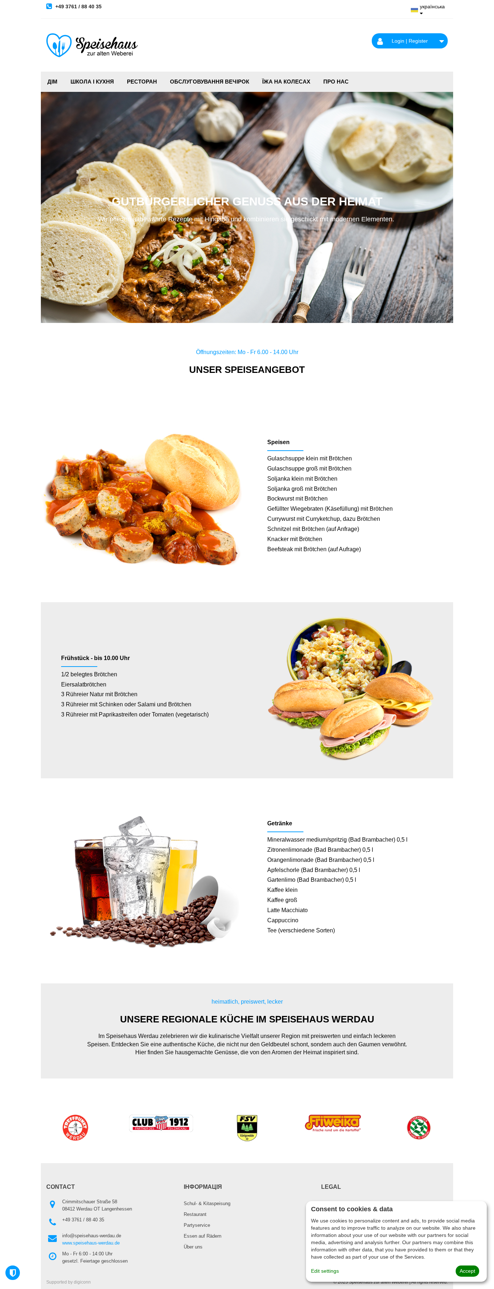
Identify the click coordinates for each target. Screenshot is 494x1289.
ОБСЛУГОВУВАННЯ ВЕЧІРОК (209, 81)
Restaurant (195, 1214)
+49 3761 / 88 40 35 (78, 6)
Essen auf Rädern (202, 1236)
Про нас (336, 81)
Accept (467, 1271)
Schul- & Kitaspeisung (207, 1203)
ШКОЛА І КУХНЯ (92, 81)
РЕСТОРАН (142, 81)
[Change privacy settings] (12, 1272)
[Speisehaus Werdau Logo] (92, 45)
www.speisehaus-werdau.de (91, 1243)
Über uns (193, 1247)
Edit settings (325, 1271)
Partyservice (197, 1225)
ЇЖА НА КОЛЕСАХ (286, 81)
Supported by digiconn (68, 1282)
